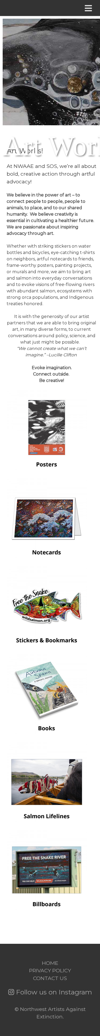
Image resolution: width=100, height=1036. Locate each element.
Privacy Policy (50, 970)
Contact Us (50, 978)
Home (50, 963)
